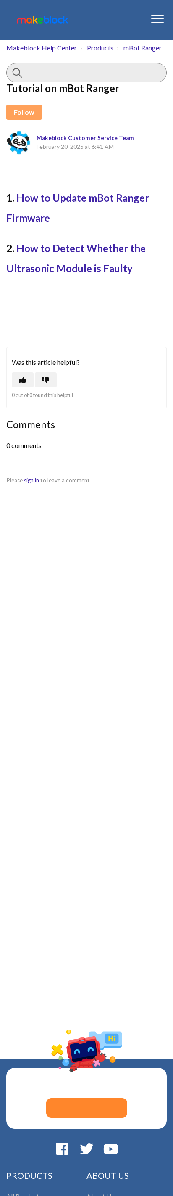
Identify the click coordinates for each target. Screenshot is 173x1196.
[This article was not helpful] (46, 379)
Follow (24, 112)
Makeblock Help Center (41, 48)
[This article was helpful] (23, 379)
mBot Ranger (142, 48)
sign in (31, 480)
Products (100, 48)
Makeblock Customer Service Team (85, 137)
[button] (157, 18)
